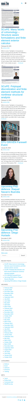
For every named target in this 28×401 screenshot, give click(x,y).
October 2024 (8, 295)
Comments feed (8, 382)
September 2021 (9, 336)
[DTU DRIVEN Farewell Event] (11, 131)
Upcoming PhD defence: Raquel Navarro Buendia (10, 189)
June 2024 (7, 301)
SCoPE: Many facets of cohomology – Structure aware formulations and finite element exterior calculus (13, 36)
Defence (6, 364)
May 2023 (7, 319)
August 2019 (7, 349)
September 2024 (9, 297)
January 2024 (8, 310)
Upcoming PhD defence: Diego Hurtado (9, 232)
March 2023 (7, 321)
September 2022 (9, 327)
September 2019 (9, 347)
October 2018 (8, 357)
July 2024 (7, 299)
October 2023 (8, 316)
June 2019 (7, 353)
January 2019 (8, 355)
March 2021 (7, 340)
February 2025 (8, 287)
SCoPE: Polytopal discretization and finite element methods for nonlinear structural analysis (14, 92)
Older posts (4, 253)
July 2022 (7, 329)
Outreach (6, 367)
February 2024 (8, 308)
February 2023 (8, 323)
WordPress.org (8, 384)
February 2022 (8, 332)
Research (7, 369)
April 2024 (7, 304)
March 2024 (7, 306)
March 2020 (7, 344)
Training (6, 371)
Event (6, 366)
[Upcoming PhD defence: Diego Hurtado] (11, 218)
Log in (6, 378)
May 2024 (7, 302)
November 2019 (8, 346)
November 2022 (8, 325)
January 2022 (8, 334)
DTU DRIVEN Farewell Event (14, 143)
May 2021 (7, 338)
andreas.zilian (6, 48)
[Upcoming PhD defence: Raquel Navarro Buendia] (11, 175)
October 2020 (8, 342)
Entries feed (7, 380)
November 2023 (8, 314)
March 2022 (7, 331)
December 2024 (8, 291)
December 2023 (8, 312)
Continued (20, 63)
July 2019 (7, 351)
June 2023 (7, 317)
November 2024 (8, 293)
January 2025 (8, 289)
